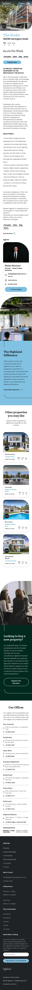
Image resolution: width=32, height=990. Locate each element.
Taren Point (7, 788)
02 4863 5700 (10, 769)
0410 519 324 (12, 280)
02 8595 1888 (10, 756)
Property (6, 848)
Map (20, 57)
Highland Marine (10, 814)
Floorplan (7, 57)
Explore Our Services (16, 682)
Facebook (7, 914)
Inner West (7, 751)
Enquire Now (12, 62)
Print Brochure (8, 233)
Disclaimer (6, 977)
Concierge (7, 863)
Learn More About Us (12, 390)
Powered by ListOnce (9, 984)
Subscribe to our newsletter (16, 961)
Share (26, 57)
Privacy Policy (15, 977)
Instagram (7, 918)
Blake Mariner (13, 265)
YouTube (6, 929)
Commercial (7, 856)
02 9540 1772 (10, 796)
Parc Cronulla (8, 724)
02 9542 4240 (10, 783)
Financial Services (9, 859)
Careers (6, 867)
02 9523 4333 (12, 284)
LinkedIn (6, 922)
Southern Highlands (11, 762)
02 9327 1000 (10, 745)
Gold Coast (7, 801)
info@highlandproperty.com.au (14, 877)
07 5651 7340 (10, 809)
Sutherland (7, 775)
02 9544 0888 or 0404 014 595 (16, 822)
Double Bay (7, 737)
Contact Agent (16, 289)
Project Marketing (9, 852)
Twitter (5, 925)
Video (15, 57)
